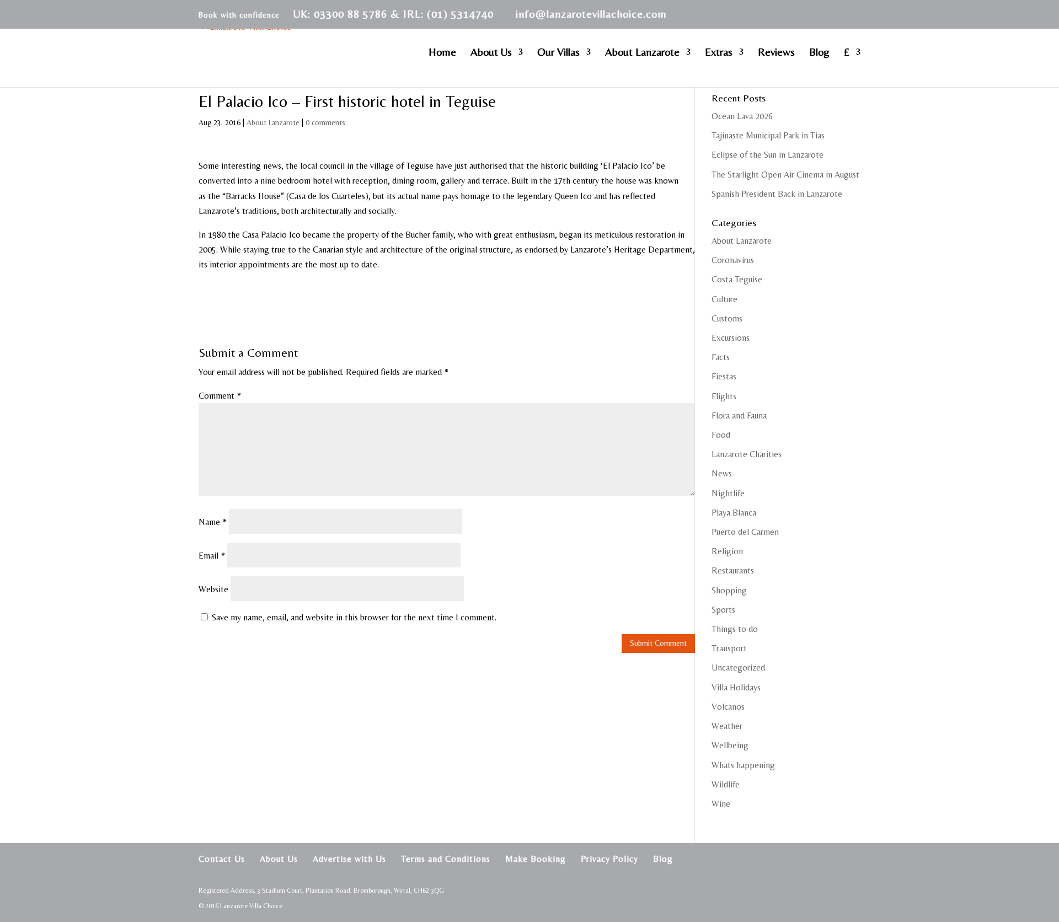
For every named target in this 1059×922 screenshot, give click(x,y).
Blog (819, 53)
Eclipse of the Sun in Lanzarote (767, 154)
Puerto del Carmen (745, 532)
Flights (724, 396)
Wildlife (726, 784)
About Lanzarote (642, 53)
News (722, 473)
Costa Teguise (737, 279)
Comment (220, 395)
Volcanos (728, 706)
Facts (721, 357)
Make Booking (535, 859)
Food (721, 435)
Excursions (731, 338)
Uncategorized (738, 667)
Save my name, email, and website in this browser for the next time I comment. (354, 617)
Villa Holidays (736, 687)
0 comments (325, 122)
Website (213, 589)
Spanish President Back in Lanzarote (777, 194)
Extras (718, 53)
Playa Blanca (734, 512)
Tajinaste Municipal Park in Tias (768, 135)
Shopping (729, 590)
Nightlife (728, 493)
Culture (724, 299)
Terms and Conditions (445, 859)
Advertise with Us (349, 859)
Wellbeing (730, 745)
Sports (723, 609)
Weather (727, 726)
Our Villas (558, 53)
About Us (491, 53)
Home (442, 53)
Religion (727, 551)
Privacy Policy (609, 859)
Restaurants (733, 570)
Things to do (735, 629)
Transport (729, 648)
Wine (721, 803)
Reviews (776, 53)
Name (213, 522)
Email (212, 555)
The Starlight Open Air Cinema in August (785, 174)
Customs (727, 318)
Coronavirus (733, 260)
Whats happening (743, 765)
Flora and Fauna (739, 415)
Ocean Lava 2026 (742, 116)
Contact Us (222, 859)
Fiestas (724, 376)
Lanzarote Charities (747, 454)
